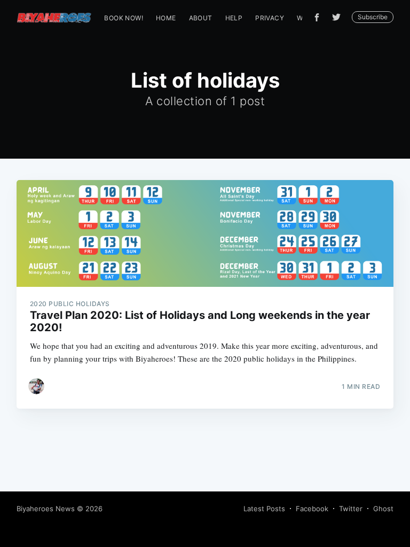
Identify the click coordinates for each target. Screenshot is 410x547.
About (200, 18)
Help (234, 18)
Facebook (312, 508)
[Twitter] (339, 17)
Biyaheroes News (46, 508)
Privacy (269, 18)
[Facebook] (317, 17)
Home (166, 18)
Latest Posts (264, 508)
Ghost (383, 508)
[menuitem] (123, 17)
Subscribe (373, 17)
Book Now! (123, 18)
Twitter (350, 508)
